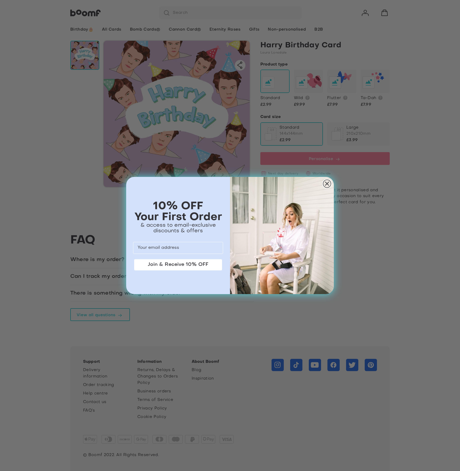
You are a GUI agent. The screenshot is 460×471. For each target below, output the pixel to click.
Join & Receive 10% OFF (178, 264)
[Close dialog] (327, 184)
